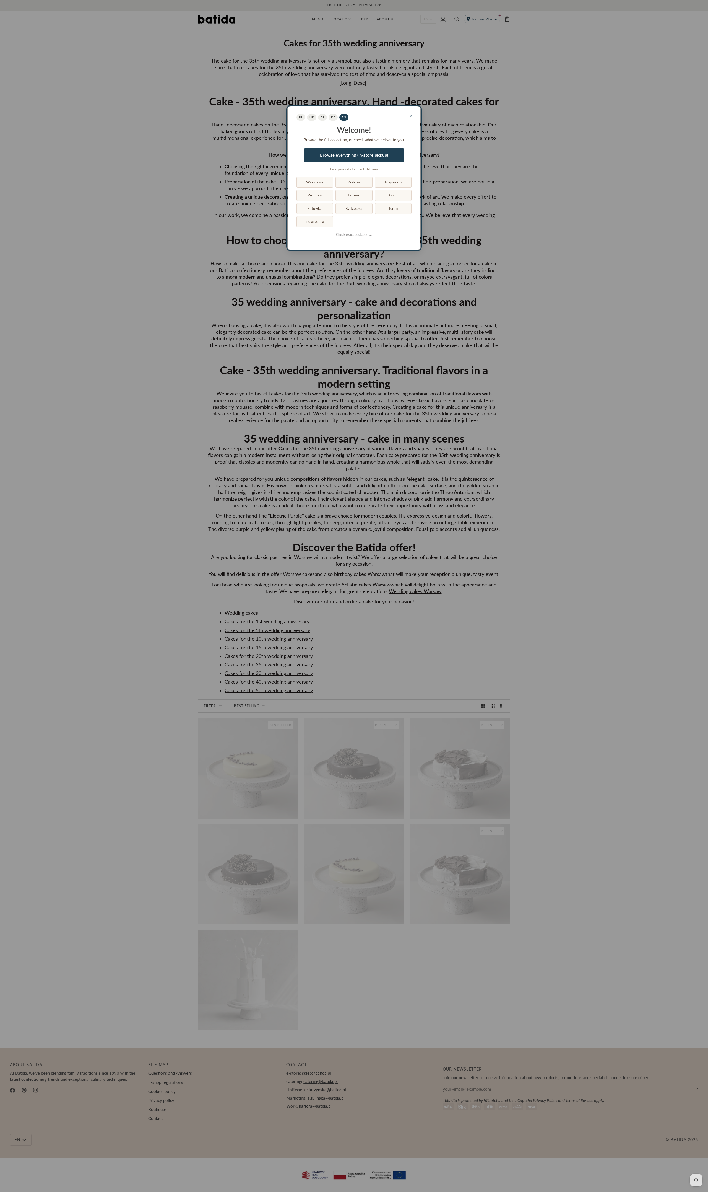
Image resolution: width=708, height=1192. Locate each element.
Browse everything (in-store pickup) (354, 154)
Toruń (393, 208)
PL (301, 117)
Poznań (354, 195)
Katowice (315, 208)
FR (322, 117)
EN (344, 117)
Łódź (393, 195)
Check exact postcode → (354, 234)
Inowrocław (315, 221)
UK (311, 117)
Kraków (354, 182)
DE (333, 117)
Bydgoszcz (354, 208)
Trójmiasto (393, 182)
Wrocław (315, 195)
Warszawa (315, 182)
